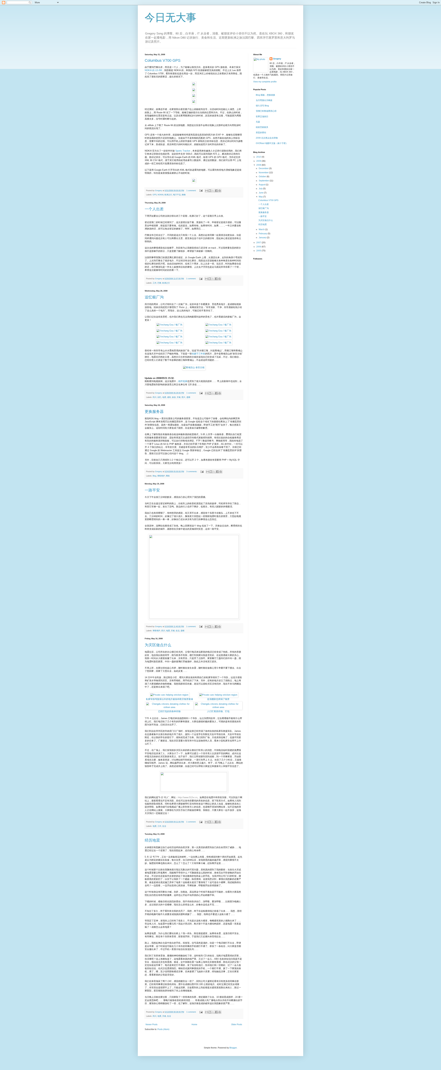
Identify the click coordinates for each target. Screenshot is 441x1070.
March (262, 229)
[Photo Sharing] (194, 367)
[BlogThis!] (210, 190)
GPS (155, 195)
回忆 (159, 397)
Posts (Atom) (163, 1029)
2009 (259, 161)
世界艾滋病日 (262, 116)
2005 (259, 250)
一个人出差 (154, 209)
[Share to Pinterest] (219, 190)
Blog (154, 476)
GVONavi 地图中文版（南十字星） (272, 143)
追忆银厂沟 (154, 297)
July (261, 188)
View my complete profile (265, 82)
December (264, 168)
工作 (154, 283)
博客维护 (161, 476)
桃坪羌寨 (182, 381)
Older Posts (236, 1024)
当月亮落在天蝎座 (264, 100)
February (263, 233)
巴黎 (159, 283)
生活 (178, 631)
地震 (164, 397)
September (264, 180)
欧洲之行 (168, 195)
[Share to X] (213, 190)
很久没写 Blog (262, 105)
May (261, 196)
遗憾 (188, 397)
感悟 (169, 397)
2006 (259, 246)
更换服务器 (154, 411)
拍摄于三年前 (198, 353)
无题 (258, 122)
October (263, 176)
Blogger (233, 1048)
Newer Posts (151, 1024)
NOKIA (160, 195)
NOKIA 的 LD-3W (153, 70)
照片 (183, 397)
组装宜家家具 (262, 127)
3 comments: (192, 471)
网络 (168, 476)
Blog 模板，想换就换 (265, 95)
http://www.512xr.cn (187, 797)
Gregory (277, 59)
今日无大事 (170, 17)
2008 (259, 165)
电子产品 (177, 195)
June (261, 193)
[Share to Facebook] (216, 190)
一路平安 (152, 490)
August (262, 184)
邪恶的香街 (261, 132)
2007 (259, 242)
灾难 (179, 397)
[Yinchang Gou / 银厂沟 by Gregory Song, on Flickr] (169, 324)
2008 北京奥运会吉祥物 (267, 138)
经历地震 (152, 840)
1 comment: (191, 190)
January (263, 237)
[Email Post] (201, 190)
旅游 (174, 397)
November (264, 172)
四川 (154, 397)
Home (194, 1024)
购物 (184, 195)
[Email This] (206, 190)
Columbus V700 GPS (163, 60)
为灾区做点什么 (158, 645)
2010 (259, 157)
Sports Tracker (182, 150)
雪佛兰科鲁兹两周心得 (266, 111)
